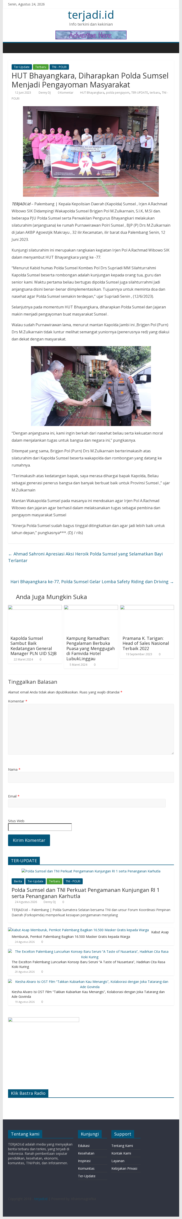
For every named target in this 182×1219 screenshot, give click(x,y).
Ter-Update (22, 67)
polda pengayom (117, 93)
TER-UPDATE (139, 93)
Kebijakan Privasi (124, 1168)
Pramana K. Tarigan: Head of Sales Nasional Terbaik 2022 (146, 643)
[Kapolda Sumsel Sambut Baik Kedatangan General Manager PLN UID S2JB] (35, 607)
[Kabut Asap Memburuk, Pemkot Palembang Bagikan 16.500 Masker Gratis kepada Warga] (78, 930)
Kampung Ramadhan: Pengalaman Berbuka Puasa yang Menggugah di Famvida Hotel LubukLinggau (90, 648)
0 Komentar (65, 93)
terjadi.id (91, 14)
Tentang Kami (122, 1145)
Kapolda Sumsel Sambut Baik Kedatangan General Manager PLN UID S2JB (33, 645)
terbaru (155, 93)
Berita (18, 881)
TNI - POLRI (59, 67)
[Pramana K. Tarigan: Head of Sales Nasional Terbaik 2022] (147, 607)
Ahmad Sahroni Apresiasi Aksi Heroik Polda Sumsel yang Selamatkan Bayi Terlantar (85, 557)
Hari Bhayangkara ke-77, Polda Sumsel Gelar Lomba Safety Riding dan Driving (92, 581)
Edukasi (84, 1145)
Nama (14, 769)
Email (13, 796)
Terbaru (40, 67)
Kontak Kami (121, 1153)
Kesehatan (86, 1153)
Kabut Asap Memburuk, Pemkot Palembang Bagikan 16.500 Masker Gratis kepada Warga (90, 934)
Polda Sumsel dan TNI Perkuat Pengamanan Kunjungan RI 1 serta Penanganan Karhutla (86, 892)
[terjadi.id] (13, 48)
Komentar (17, 701)
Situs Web (16, 820)
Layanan (117, 1161)
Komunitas (86, 1168)
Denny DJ (45, 93)
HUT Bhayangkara (92, 93)
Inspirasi (84, 1161)
